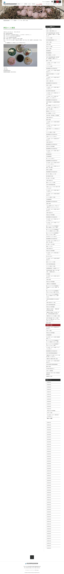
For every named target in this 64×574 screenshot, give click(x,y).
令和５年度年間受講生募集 (50, 184)
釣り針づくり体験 (49, 46)
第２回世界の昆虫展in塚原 (50, 90)
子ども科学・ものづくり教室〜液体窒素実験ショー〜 (53, 338)
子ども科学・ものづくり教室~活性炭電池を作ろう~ (52, 194)
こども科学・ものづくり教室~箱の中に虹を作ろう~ (52, 139)
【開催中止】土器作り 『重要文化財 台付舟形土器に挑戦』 (53, 310)
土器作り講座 (48, 279)
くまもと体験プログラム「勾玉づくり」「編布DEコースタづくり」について (53, 206)
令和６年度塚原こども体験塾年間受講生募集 (53, 103)
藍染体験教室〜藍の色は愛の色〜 (51, 68)
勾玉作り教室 (48, 44)
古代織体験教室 (48, 156)
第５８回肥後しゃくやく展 (50, 113)
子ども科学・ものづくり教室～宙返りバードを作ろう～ (53, 151)
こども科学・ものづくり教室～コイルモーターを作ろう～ (53, 63)
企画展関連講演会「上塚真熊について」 (53, 268)
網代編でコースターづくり (50, 111)
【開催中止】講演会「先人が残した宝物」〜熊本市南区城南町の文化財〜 (52, 313)
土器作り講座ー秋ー (49, 142)
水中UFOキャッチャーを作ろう (51, 236)
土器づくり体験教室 (49, 370)
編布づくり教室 (48, 60)
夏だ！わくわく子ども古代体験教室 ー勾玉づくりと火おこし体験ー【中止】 (52, 291)
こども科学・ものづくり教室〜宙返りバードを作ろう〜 (53, 88)
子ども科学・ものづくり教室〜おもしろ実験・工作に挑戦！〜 (53, 241)
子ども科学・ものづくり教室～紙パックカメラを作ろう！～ (53, 220)
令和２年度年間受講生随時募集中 (51, 353)
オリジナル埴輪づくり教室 (50, 132)
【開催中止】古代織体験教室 (51, 283)
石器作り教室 (48, 203)
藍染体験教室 (48, 50)
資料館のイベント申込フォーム (12, 42)
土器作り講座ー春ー (49, 117)
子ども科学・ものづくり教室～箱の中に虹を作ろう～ (53, 210)
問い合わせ (37, 570)
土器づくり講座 (48, 330)
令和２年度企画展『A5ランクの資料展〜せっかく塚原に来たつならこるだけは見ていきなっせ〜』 (53, 319)
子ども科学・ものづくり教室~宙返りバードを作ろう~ (52, 253)
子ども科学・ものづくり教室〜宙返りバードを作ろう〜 (53, 191)
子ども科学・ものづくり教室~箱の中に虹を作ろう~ (52, 328)
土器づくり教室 (48, 42)
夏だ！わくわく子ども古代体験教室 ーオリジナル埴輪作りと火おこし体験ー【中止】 (52, 295)
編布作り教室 (48, 119)
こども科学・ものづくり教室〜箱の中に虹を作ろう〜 (53, 78)
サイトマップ (33, 570)
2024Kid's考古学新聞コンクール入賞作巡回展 (52, 75)
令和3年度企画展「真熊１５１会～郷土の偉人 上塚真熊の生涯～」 (52, 271)
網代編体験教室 (48, 52)
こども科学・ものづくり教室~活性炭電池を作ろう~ (52, 122)
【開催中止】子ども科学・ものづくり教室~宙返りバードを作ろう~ (53, 356)
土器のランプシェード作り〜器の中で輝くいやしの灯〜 (53, 187)
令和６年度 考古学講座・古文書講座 (52, 115)
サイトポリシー (27, 570)
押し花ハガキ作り (49, 256)
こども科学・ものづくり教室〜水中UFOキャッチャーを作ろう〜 (52, 97)
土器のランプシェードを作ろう (51, 136)
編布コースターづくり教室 (50, 182)
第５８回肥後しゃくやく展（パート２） (53, 105)
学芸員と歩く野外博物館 (50, 146)
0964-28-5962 (29, 567)
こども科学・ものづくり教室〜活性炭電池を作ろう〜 (53, 71)
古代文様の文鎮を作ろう (50, 368)
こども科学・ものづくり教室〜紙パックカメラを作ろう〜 (53, 94)
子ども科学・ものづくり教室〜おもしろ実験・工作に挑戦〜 (53, 167)
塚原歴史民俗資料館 (10, 3)
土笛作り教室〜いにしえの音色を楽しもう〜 (53, 129)
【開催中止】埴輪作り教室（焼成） (52, 358)
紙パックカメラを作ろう (50, 158)
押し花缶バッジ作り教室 (50, 178)
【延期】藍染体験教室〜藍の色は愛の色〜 (52, 300)
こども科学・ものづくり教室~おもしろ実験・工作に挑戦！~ (52, 108)
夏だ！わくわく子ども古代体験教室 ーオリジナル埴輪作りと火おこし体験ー (52, 230)
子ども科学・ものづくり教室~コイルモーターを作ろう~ (52, 223)
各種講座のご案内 (49, 376)
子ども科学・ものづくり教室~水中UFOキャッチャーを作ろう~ (53, 163)
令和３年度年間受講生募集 (50, 304)
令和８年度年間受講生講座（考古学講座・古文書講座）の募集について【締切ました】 (53, 34)
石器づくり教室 (48, 28)
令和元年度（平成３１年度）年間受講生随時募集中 (53, 373)
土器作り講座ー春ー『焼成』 (51, 302)
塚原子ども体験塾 (49, 169)
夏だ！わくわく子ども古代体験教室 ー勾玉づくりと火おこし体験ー (52, 234)
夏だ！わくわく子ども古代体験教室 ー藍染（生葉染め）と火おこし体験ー (52, 227)
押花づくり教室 (49, 418)
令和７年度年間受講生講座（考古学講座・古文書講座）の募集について (52, 58)
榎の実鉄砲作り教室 (49, 176)
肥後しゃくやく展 (49, 246)
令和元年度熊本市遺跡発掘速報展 (51, 364)
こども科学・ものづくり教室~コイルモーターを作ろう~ (52, 126)
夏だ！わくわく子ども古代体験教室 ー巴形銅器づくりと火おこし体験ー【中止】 (52, 287)
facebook (52, 2)
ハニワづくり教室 (49, 66)
